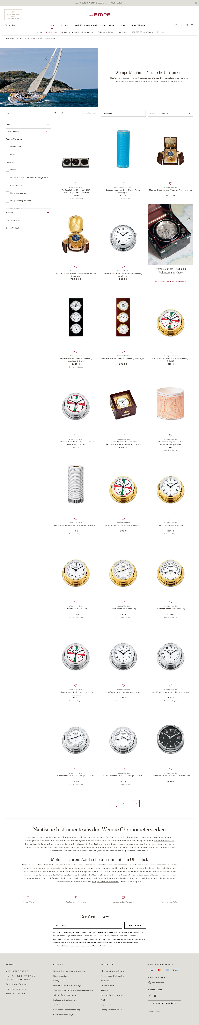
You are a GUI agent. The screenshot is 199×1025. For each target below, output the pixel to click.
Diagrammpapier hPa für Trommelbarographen (170, 443)
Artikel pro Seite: (90, 113)
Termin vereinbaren (15, 994)
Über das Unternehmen (112, 971)
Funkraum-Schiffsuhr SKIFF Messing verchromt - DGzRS (76, 443)
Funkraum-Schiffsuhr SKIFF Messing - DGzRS (171, 359)
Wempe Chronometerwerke (105, 881)
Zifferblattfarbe (13, 220)
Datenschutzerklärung (112, 995)
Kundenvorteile (61, 976)
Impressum (106, 1005)
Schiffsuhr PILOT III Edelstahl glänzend (170, 776)
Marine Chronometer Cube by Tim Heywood (170, 190)
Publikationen (108, 985)
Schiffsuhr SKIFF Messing (171, 525)
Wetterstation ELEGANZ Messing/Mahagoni (123, 358)
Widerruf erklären (165, 1003)
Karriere (105, 981)
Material (9, 212)
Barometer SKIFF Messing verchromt (75, 776)
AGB (103, 1000)
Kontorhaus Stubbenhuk (113, 976)
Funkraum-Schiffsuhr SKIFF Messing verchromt (76, 693)
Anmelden (135, 925)
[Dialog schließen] (196, 3)
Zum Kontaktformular (16, 984)
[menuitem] (176, 25)
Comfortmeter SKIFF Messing (171, 609)
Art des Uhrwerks (14, 139)
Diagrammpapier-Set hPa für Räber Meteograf (123, 191)
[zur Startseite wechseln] (99, 14)
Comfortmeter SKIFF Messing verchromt (123, 776)
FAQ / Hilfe (59, 981)
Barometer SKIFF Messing (123, 609)
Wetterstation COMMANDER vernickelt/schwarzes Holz (75, 191)
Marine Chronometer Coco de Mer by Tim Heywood (76, 274)
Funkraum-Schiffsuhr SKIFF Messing (123, 525)
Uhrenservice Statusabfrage (67, 985)
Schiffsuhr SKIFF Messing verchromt (123, 692)
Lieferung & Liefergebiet (65, 1000)
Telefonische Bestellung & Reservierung (73, 990)
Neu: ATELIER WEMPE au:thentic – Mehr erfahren (99, 3)
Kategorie (10, 162)
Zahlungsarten (60, 1005)
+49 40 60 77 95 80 (17, 971)
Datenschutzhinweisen (102, 946)
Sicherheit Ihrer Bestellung (66, 1010)
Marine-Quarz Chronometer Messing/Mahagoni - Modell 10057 (123, 443)
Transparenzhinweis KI (112, 1010)
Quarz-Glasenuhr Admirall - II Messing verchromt (123, 274)
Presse (104, 990)
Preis (8, 125)
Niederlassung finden (16, 989)
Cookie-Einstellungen (64, 1014)
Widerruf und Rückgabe (65, 995)
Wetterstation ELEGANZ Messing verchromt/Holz (75, 359)
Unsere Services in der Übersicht (69, 971)
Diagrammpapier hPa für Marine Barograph (75, 525)
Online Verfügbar (13, 228)
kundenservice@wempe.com (90, 942)
